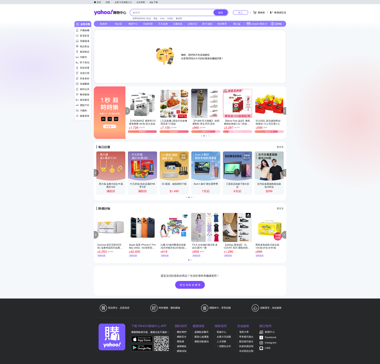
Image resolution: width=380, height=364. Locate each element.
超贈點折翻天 (201, 332)
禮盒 (155, 18)
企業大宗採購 (224, 336)
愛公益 (236, 23)
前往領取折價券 (190, 284)
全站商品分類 (246, 351)
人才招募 (221, 341)
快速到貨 (148, 23)
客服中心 (221, 332)
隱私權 (180, 341)
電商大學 (244, 332)
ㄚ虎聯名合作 (224, 346)
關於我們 (181, 332)
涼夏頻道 (177, 23)
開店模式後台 (246, 341)
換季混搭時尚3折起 (142, 18)
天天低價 (163, 23)
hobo (162, 18)
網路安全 (181, 336)
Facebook (270, 337)
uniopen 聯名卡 (259, 23)
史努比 (170, 18)
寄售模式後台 (246, 336)
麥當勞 (179, 18)
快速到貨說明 (246, 346)
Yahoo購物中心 (110, 12)
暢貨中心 (133, 23)
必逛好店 (192, 23)
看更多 (280, 147)
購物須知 (181, 351)
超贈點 (278, 23)
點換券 (103, 23)
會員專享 (222, 23)
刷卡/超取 (207, 23)
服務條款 (181, 346)
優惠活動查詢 (201, 341)
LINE (268, 348)
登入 (240, 12)
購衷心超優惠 (201, 336)
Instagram (271, 342)
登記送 (118, 23)
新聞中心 (270, 332)
